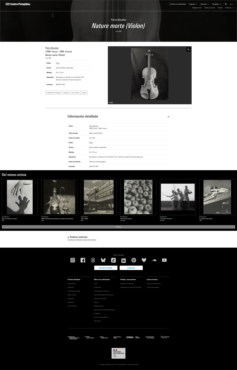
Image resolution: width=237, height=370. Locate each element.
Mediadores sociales (98, 306)
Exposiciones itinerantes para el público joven (104, 309)
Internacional (71, 302)
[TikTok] (113, 260)
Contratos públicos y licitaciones (101, 291)
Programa (192, 4)
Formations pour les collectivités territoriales (130, 287)
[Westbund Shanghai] (151, 338)
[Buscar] (226, 4)
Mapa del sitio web (109, 364)
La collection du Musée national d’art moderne (82, 240)
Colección (204, 4)
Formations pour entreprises (126, 283)
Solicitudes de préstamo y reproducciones (104, 295)
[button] (118, 117)
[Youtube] (164, 260)
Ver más (118, 227)
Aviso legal (102, 364)
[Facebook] (83, 260)
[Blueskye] (103, 260)
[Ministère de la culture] (118, 353)
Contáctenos (131, 268)
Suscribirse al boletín (105, 268)
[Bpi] (75, 338)
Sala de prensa (97, 321)
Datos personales (122, 364)
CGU (116, 364)
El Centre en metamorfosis (178, 4)
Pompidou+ (216, 4)
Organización (71, 287)
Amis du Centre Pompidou (153, 287)
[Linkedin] (123, 260)
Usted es (228, 8)
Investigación (97, 313)
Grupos (95, 283)
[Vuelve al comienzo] (232, 365)
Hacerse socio (71, 298)
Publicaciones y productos (100, 298)
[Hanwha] (164, 338)
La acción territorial (72, 306)
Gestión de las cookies (133, 364)
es (231, 4)
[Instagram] (73, 260)
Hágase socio (197, 8)
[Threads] (93, 260)
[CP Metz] (105, 338)
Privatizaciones (97, 287)
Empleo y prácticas (72, 295)
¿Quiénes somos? (72, 283)
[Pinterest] (134, 260)
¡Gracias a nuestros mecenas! (154, 283)
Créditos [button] (111, 102)
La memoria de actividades (74, 291)
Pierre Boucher (52, 48)
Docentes (96, 302)
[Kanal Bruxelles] (134, 338)
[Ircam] (91, 338)
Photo (58, 63)
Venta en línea (210, 8)
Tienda (221, 8)
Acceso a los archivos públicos (101, 317)
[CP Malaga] (119, 338)
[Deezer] (144, 260)
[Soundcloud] (154, 260)
